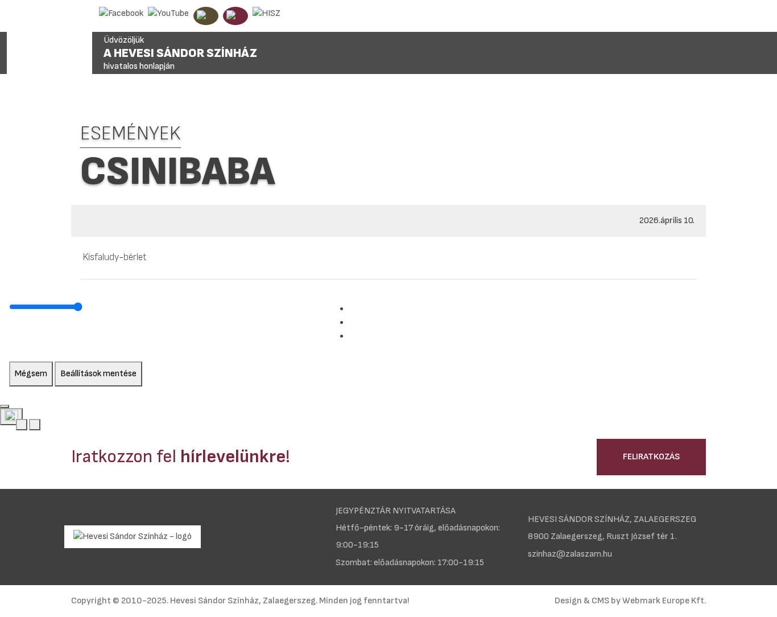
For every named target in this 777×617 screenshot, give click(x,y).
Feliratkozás (651, 456)
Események (130, 133)
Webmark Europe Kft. (664, 600)
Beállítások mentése (98, 373)
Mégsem (31, 373)
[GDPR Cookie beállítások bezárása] (4, 406)
